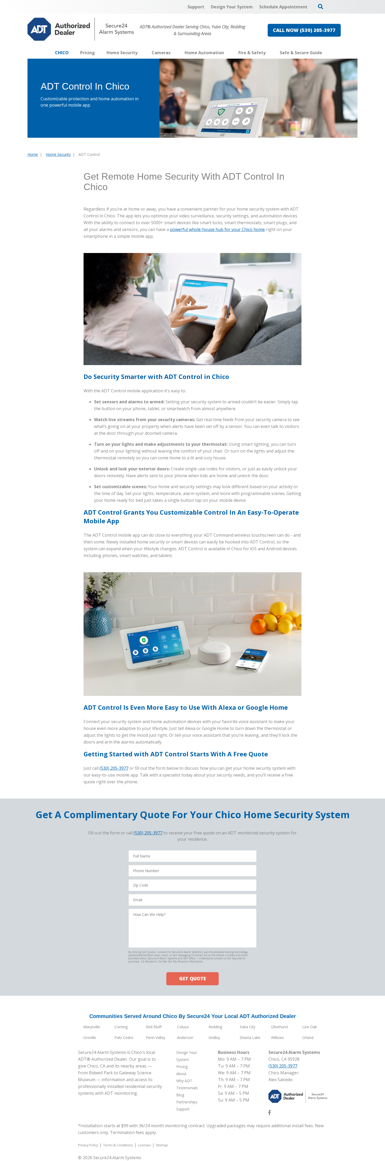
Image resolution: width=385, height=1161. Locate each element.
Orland (308, 1037)
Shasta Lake (250, 1037)
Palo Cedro (123, 1037)
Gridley (214, 1037)
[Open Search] (320, 6)
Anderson (185, 1037)
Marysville (91, 1026)
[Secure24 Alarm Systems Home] (81, 29)
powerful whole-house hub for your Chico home (217, 229)
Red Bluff (153, 1026)
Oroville (89, 1037)
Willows (277, 1037)
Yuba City (247, 1026)
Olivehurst (279, 1026)
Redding (215, 1026)
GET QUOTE (192, 978)
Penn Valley (155, 1037)
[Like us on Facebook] (269, 1113)
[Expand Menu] (140, 53)
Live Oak (309, 1026)
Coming (121, 1026)
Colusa (183, 1026)
